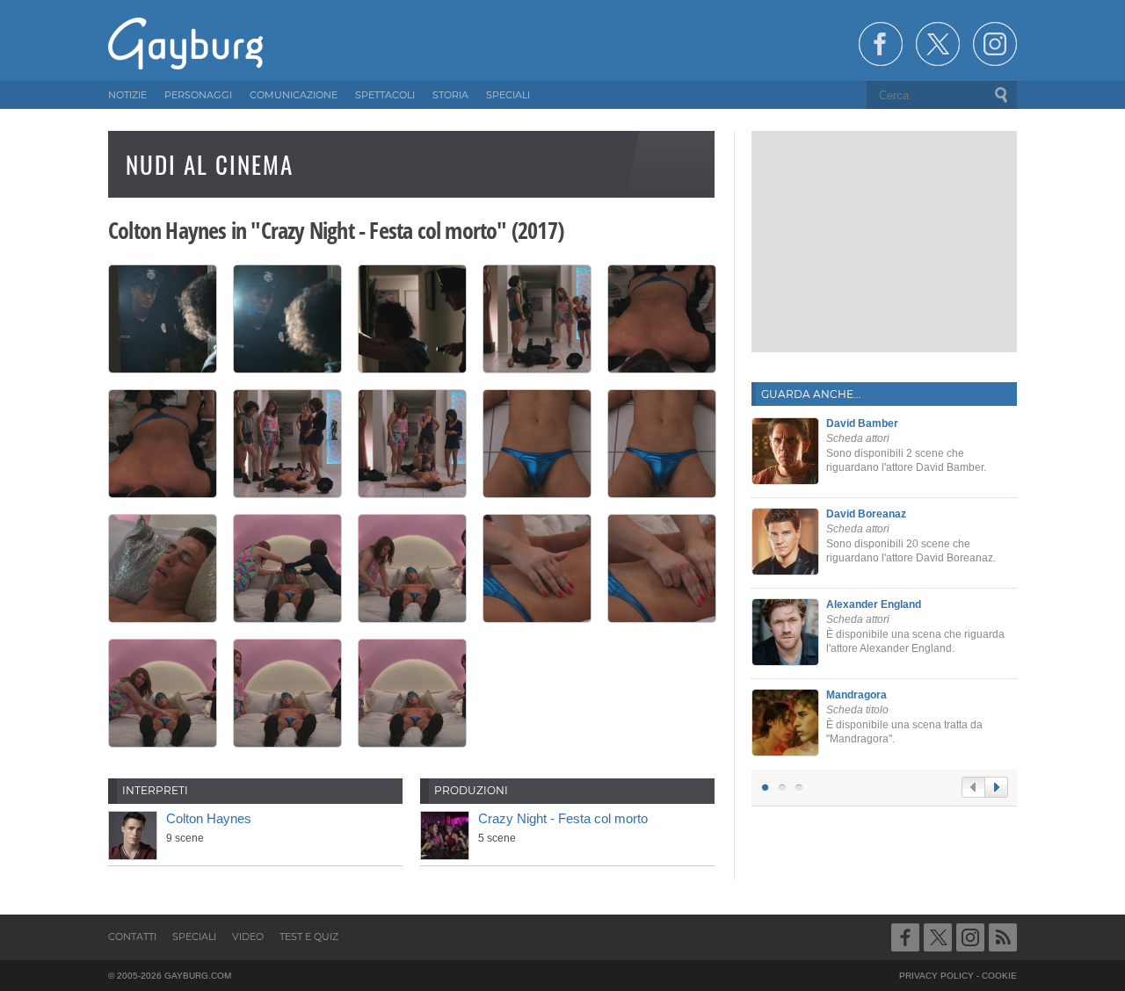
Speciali (194, 936)
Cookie (999, 975)
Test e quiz (308, 936)
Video (248, 936)
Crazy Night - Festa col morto (563, 818)
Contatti (132, 936)
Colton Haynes (208, 818)
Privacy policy (936, 975)
